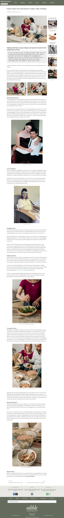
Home (15, 2)
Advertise (44, 2)
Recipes (30, 2)
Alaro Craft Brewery (20, 270)
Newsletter (52, 2)
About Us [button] (10, 498)
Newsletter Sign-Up (52, 498)
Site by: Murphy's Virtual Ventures (48, 515)
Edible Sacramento (6, 1)
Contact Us (17, 498)
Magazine (23, 2)
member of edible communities (15, 515)
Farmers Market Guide (43, 498)
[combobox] (32, 501)
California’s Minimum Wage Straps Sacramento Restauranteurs (52, 43)
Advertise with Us (24, 498)
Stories (37, 2)
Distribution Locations (34, 498)
